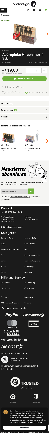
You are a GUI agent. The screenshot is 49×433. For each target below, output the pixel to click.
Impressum (28, 297)
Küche (3, 244)
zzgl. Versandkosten (15, 73)
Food (26, 249)
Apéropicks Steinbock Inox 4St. (32, 150)
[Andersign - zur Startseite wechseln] (24, 4)
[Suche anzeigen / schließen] (28, 11)
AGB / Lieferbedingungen (10, 303)
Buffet (3, 266)
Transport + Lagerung (32, 261)
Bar (2, 255)
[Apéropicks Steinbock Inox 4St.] (35, 136)
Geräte (3, 272)
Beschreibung (7, 103)
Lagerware (28, 272)
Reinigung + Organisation (10, 249)
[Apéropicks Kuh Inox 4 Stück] (11, 136)
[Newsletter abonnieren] (31, 191)
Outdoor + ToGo (30, 238)
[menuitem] (3, 10)
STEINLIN (5, 51)
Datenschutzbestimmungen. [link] (31, 422)
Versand (4, 117)
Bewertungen (7, 110)
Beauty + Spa (29, 266)
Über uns (27, 303)
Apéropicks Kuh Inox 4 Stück (8, 150)
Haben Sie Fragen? (14, 92)
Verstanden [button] (24, 428)
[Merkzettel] (34, 10)
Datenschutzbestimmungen (20, 197)
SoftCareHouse (39, 432)
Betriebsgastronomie (32, 255)
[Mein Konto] (40, 10)
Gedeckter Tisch (7, 238)
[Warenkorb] (45, 10)
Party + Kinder (29, 244)
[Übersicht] (1, 15)
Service (3, 261)
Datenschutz (5, 297)
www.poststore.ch (15, 360)
